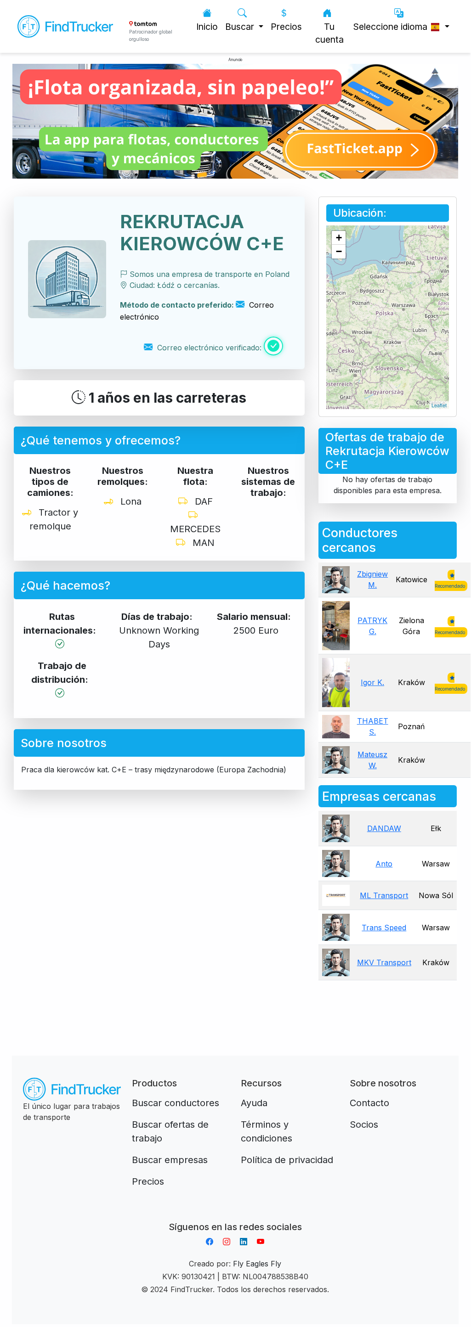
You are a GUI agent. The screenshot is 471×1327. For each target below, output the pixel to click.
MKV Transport (384, 962)
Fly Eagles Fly (257, 1263)
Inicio (207, 26)
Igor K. (372, 682)
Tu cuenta (329, 33)
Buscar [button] (240, 26)
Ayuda (254, 1102)
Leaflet (439, 405)
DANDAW (384, 828)
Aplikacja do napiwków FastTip (235, 1215)
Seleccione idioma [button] (391, 26)
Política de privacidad (287, 1159)
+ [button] (339, 237)
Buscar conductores (175, 1102)
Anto (383, 863)
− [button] (339, 251)
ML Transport (384, 895)
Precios (286, 26)
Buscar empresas (170, 1159)
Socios (364, 1124)
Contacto (369, 1102)
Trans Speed (384, 927)
